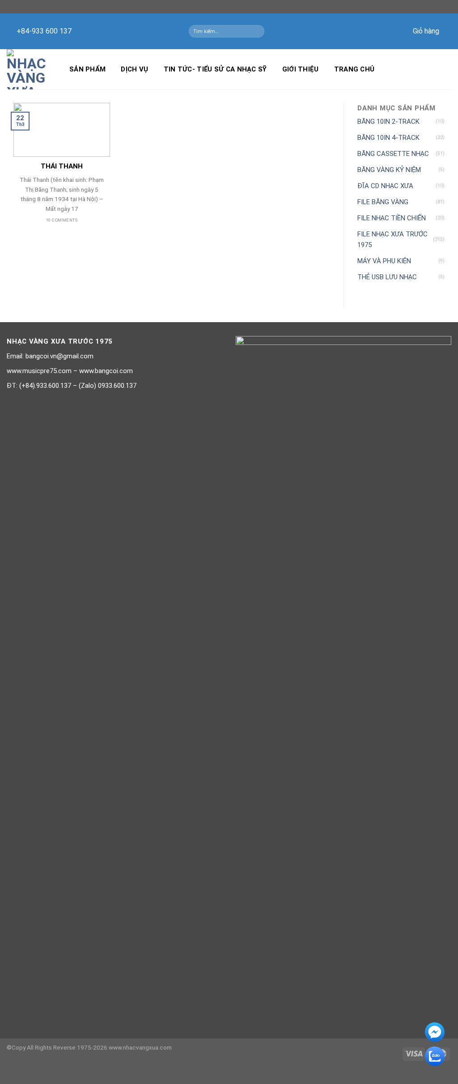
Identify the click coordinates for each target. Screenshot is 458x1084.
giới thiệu (300, 69)
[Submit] (259, 31)
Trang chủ (354, 69)
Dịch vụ (134, 69)
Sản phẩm (87, 69)
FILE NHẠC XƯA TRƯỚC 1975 (392, 239)
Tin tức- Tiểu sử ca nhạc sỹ (215, 69)
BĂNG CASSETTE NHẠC (393, 154)
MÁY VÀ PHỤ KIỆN (384, 261)
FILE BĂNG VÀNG (382, 202)
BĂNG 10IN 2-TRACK (388, 122)
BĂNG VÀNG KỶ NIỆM (389, 170)
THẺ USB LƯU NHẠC (387, 277)
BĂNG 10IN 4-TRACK (388, 138)
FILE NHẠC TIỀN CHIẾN (391, 218)
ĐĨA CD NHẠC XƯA (385, 186)
